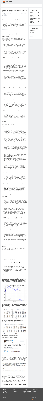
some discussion (19, 51)
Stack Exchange (25, 392)
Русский (37, 1)
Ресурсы (38, 5)
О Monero (4, 391)
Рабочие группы (15, 391)
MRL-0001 (10, 41)
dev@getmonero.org (16, 262)
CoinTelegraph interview (13, 357)
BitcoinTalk (24, 393)
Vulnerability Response (31, 1)
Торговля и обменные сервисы (27, 391)
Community (24, 384)
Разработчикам (5, 393)
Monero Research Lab (18, 384)
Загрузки (13, 5)
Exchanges (31, 35)
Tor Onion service (9, 399)
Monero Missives (32, 30)
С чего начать (5, 5)
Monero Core (8, 384)
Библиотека (4, 396)
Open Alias (33, 391)
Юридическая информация (18, 399)
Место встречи (15, 392)
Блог (22, 5)
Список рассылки (15, 393)
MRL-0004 (14, 41)
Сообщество (30, 5)
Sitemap (30, 399)
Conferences (32, 34)
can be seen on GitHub (14, 91)
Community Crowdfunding (23, 1)
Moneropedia (5, 392)
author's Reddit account (19, 27)
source (12, 156)
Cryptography (12, 384)
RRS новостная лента (36, 399)
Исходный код (25, 399)
